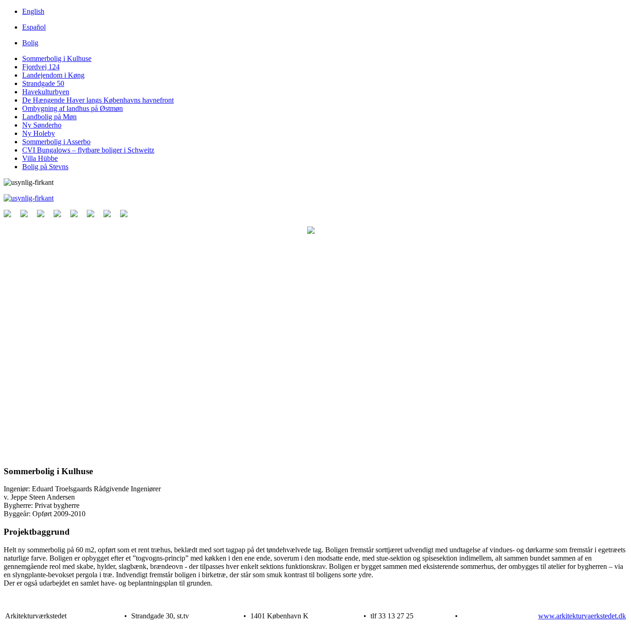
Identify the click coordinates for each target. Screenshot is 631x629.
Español (34, 27)
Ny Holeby (38, 133)
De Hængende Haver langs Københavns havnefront (98, 100)
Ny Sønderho (41, 125)
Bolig (30, 43)
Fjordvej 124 (41, 67)
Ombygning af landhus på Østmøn (72, 108)
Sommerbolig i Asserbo (56, 142)
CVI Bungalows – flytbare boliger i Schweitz (88, 150)
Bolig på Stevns (45, 167)
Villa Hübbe (40, 158)
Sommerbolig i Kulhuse (56, 58)
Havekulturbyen (45, 92)
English (33, 11)
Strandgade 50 (43, 83)
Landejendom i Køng (53, 75)
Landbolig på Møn (49, 117)
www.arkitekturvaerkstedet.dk (582, 616)
